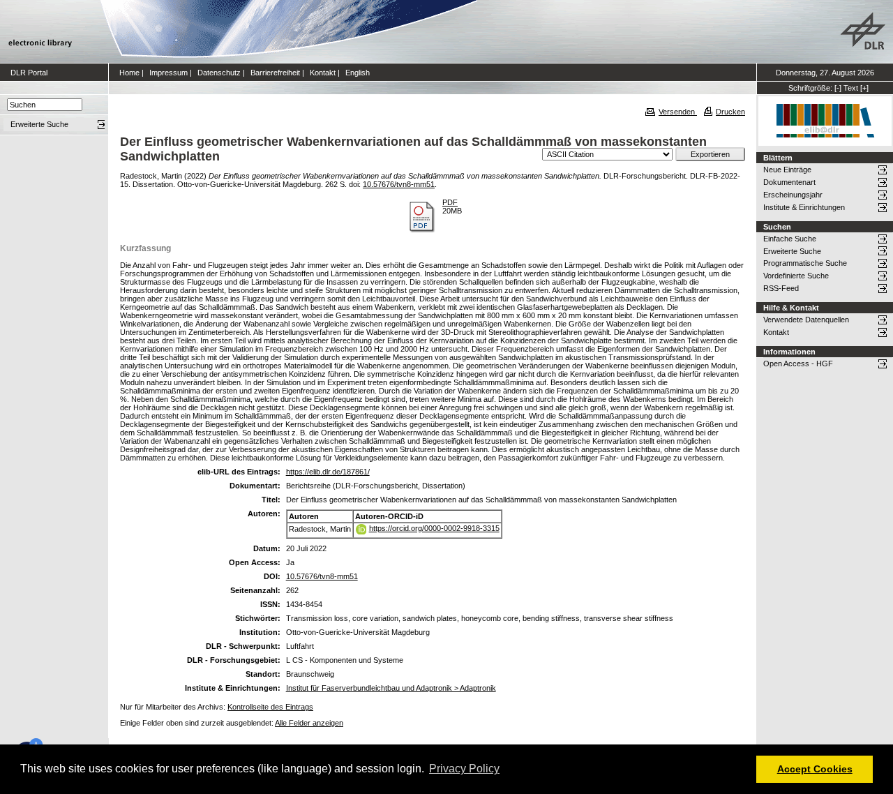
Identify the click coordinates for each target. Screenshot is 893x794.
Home (129, 72)
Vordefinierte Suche (796, 275)
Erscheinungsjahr (793, 194)
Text (850, 88)
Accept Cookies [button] (815, 768)
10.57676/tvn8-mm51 (399, 184)
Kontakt (323, 72)
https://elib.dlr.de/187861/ (328, 471)
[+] (864, 88)
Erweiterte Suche (792, 251)
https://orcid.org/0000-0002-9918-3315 (434, 528)
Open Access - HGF (798, 363)
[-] (837, 88)
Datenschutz (219, 72)
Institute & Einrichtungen (804, 207)
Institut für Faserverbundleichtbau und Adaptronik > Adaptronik (391, 688)
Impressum (168, 72)
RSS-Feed (781, 288)
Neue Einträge (787, 169)
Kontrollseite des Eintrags (270, 707)
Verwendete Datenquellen (806, 319)
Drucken (730, 111)
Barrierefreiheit (275, 72)
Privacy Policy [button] (464, 768)
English (357, 72)
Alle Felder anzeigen (309, 723)
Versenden (678, 111)
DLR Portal (28, 72)
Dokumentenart (789, 182)
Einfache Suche (789, 238)
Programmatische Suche (805, 263)
